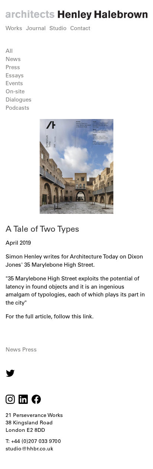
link (87, 316)
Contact (80, 28)
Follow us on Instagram (10, 373)
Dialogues (19, 99)
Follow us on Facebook (36, 399)
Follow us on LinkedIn (23, 399)
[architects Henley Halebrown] (76, 15)
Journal (36, 28)
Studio (57, 28)
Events (14, 83)
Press (13, 67)
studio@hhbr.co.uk (29, 448)
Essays (15, 75)
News (13, 58)
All (9, 50)
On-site (15, 91)
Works (14, 28)
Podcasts (17, 107)
